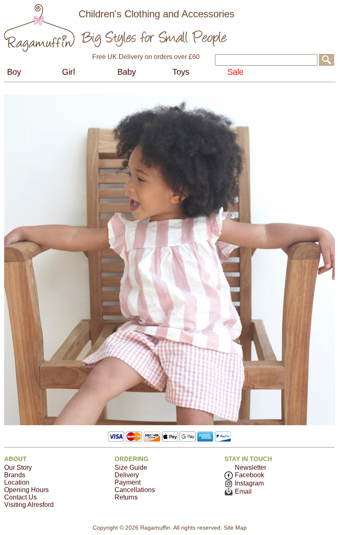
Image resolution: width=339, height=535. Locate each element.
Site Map (235, 527)
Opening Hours (26, 489)
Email (243, 491)
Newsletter (250, 467)
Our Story (18, 467)
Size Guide (131, 467)
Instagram (249, 483)
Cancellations (135, 489)
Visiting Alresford (29, 504)
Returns (126, 497)
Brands (14, 474)
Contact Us (20, 497)
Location (16, 482)
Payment (128, 482)
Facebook (249, 474)
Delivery (127, 474)
